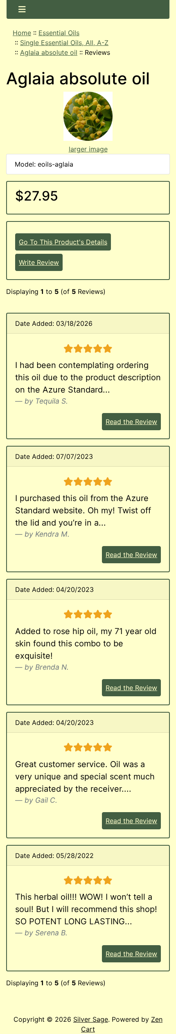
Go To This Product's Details (63, 242)
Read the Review (131, 422)
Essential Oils (58, 33)
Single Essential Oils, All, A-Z (64, 42)
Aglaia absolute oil (48, 52)
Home (22, 33)
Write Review (39, 262)
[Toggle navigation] (22, 9)
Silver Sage (90, 1019)
